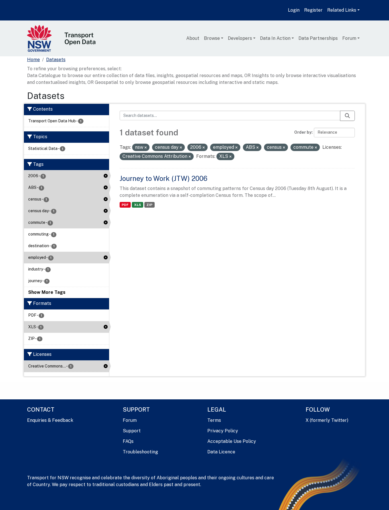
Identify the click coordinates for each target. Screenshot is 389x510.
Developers (240, 38)
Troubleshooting (140, 452)
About (192, 38)
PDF (125, 205)
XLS (137, 205)
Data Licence (221, 452)
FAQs (128, 441)
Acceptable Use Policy (231, 441)
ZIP (149, 205)
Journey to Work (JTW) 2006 (163, 178)
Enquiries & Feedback (50, 420)
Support (132, 430)
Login (294, 10)
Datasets (55, 59)
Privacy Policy (222, 430)
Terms (214, 420)
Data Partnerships (318, 38)
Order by (303, 132)
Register (313, 10)
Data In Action (275, 38)
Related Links (341, 10)
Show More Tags (46, 292)
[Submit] (347, 116)
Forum (349, 38)
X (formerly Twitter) (327, 420)
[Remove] (145, 147)
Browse (212, 38)
